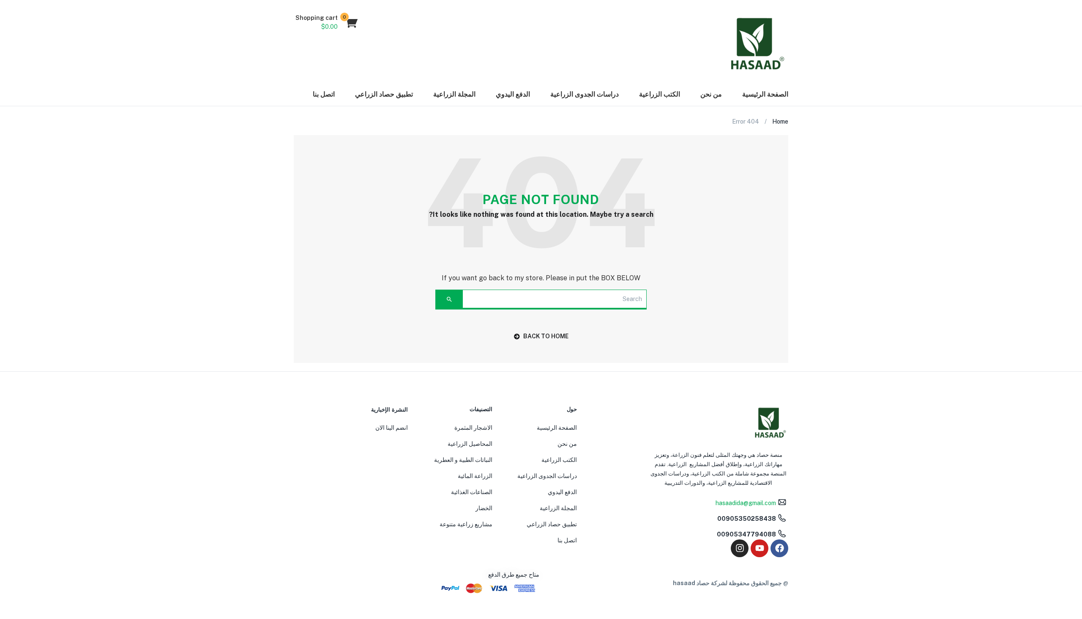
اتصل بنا (324, 94)
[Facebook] (779, 548)
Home (780, 121)
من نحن (711, 94)
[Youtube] (759, 548)
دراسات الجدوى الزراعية (584, 94)
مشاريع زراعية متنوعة (466, 524)
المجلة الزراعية (454, 94)
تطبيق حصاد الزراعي (384, 94)
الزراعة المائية (475, 476)
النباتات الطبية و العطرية (463, 459)
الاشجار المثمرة (473, 427)
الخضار (483, 508)
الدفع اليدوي (513, 94)
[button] (326, 22)
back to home (545, 336)
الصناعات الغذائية (471, 492)
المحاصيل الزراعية (470, 443)
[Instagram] (740, 548)
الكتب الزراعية (659, 94)
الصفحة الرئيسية (765, 94)
